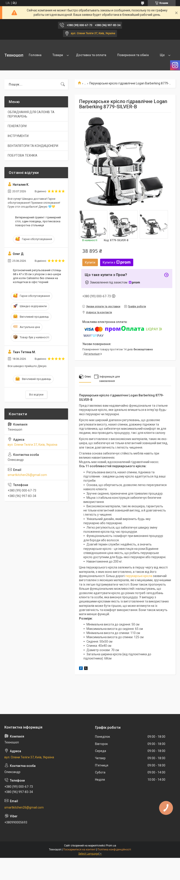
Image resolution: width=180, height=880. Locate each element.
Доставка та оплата (91, 55)
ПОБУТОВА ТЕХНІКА (22, 155)
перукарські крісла (138, 576)
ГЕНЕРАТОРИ (17, 126)
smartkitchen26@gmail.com (27, 475)
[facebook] (81, 669)
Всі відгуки (36, 394)
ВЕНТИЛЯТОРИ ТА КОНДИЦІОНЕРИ (33, 146)
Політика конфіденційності (114, 849)
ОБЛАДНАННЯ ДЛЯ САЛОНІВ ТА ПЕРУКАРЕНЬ (31, 114)
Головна (35, 55)
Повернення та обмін (133, 55)
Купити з (109, 262)
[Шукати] (63, 84)
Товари (57, 55)
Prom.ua (111, 845)
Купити (90, 262)
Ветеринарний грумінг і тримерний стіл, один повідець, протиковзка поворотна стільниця (38, 221)
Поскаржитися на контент (79, 849)
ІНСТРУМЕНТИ (18, 136)
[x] (86, 669)
